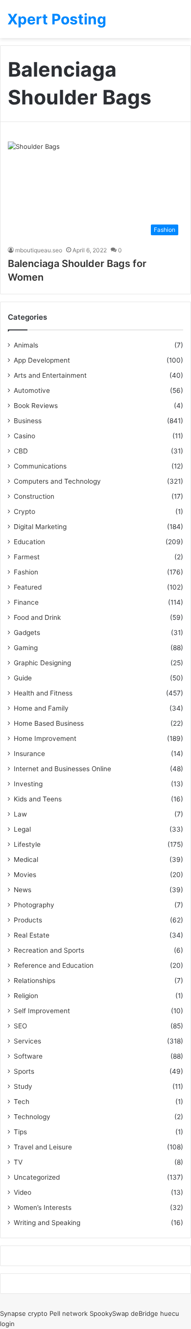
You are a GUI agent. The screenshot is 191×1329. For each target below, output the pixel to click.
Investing (28, 784)
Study (23, 1086)
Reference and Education (54, 965)
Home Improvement (45, 738)
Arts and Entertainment (50, 375)
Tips (20, 1132)
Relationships (34, 980)
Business (28, 421)
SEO (20, 1026)
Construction (34, 496)
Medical (26, 859)
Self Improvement (42, 1011)
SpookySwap (109, 1313)
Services (27, 1041)
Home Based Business (49, 723)
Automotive (32, 390)
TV (18, 1162)
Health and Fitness (43, 693)
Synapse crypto (24, 1313)
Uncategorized (37, 1177)
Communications (40, 466)
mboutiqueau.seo (38, 250)
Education (29, 542)
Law (20, 814)
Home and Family (41, 708)
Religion (26, 996)
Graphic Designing (42, 663)
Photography (34, 905)
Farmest (27, 557)
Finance (26, 602)
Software (28, 1056)
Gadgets (27, 632)
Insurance (29, 753)
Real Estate (31, 935)
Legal (22, 829)
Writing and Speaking (47, 1223)
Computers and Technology (57, 481)
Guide (23, 678)
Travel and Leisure (43, 1147)
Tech (21, 1101)
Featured (28, 587)
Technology (32, 1117)
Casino (24, 436)
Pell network (68, 1313)
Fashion (26, 572)
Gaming (26, 648)
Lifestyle (27, 844)
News (22, 890)
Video (22, 1192)
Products (28, 920)
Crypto (24, 511)
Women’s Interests (43, 1207)
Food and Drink (37, 617)
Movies (25, 875)
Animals (26, 345)
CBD (21, 451)
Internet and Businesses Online (62, 769)
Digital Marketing (40, 527)
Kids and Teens (38, 799)
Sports (24, 1071)
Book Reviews (36, 405)
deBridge (144, 1313)
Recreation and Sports (49, 950)
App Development (42, 360)
